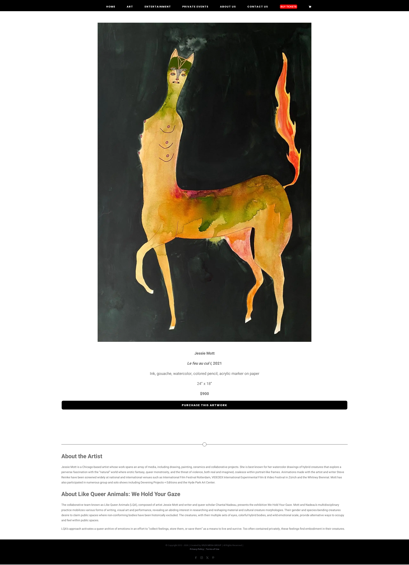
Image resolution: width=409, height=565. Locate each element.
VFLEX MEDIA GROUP (211, 545)
